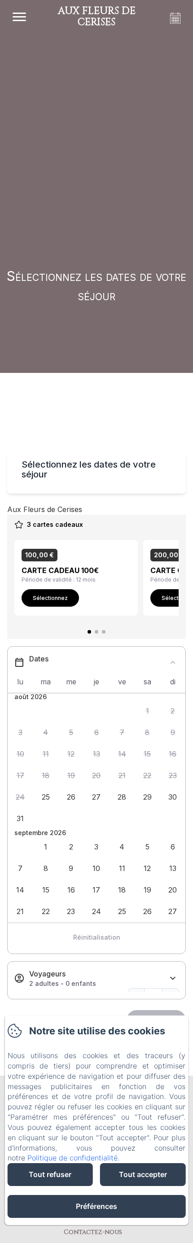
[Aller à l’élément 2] (96, 632)
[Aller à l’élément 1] (89, 632)
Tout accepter (143, 1174)
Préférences (96, 1206)
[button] (147, 711)
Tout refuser (50, 1174)
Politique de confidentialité (72, 1157)
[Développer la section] (172, 978)
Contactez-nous (93, 1232)
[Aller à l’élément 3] (103, 632)
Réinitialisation (96, 937)
